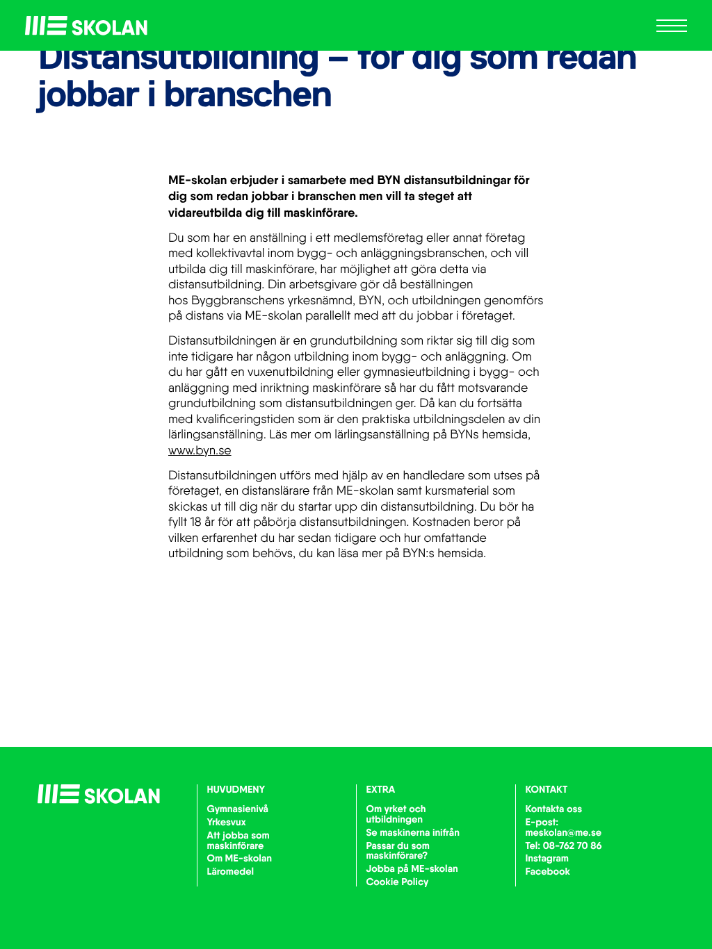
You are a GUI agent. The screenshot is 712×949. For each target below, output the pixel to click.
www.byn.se (200, 450)
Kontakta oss (554, 808)
